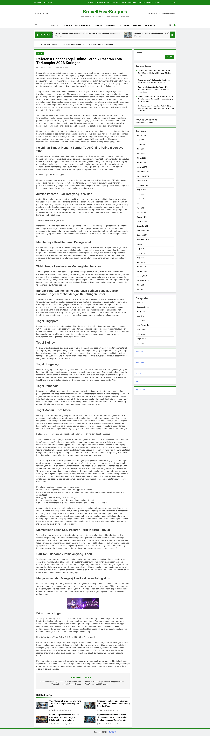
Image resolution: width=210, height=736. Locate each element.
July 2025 (140, 194)
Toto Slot (54, 25)
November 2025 (143, 176)
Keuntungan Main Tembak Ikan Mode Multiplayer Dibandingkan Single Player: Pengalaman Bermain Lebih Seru (156, 108)
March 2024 (141, 267)
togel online (140, 389)
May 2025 (140, 203)
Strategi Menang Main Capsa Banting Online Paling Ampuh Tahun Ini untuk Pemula (63, 33)
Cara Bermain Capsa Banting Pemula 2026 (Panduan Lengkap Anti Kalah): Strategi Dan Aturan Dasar (149, 33)
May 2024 (140, 258)
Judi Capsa (111, 25)
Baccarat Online (143, 307)
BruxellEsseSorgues (105, 12)
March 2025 (141, 212)
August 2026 (141, 135)
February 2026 (142, 163)
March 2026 (141, 158)
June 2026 (141, 144)
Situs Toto (140, 351)
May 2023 (140, 285)
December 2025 (143, 172)
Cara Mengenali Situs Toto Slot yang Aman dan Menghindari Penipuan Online (65, 703)
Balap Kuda (150, 25)
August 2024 (141, 244)
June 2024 (141, 253)
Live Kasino (67, 25)
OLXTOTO (112, 732)
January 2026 (142, 167)
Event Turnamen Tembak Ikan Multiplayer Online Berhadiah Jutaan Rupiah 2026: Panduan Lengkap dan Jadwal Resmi (121, 3)
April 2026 (140, 154)
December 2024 (143, 226)
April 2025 (140, 208)
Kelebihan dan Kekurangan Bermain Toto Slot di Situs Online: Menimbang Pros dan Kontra (113, 703)
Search (139, 53)
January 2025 (142, 221)
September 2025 (143, 185)
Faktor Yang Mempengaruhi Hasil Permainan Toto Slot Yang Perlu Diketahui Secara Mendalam (64, 717)
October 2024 (142, 235)
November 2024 (143, 231)
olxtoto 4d (140, 362)
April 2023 (140, 289)
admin (41, 67)
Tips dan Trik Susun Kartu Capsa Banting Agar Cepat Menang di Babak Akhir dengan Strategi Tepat (154, 73)
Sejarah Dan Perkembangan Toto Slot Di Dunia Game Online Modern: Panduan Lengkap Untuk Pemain (112, 717)
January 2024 (142, 276)
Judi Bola (140, 316)
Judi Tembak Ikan (82, 25)
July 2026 (140, 140)
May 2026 (140, 149)
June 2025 (141, 199)
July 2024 (140, 249)
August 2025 (141, 190)
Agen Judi (137, 25)
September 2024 (143, 240)
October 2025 (142, 181)
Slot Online (98, 25)
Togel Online (124, 25)
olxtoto (138, 373)
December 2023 (143, 280)
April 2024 (140, 262)
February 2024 (142, 271)
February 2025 (142, 217)
